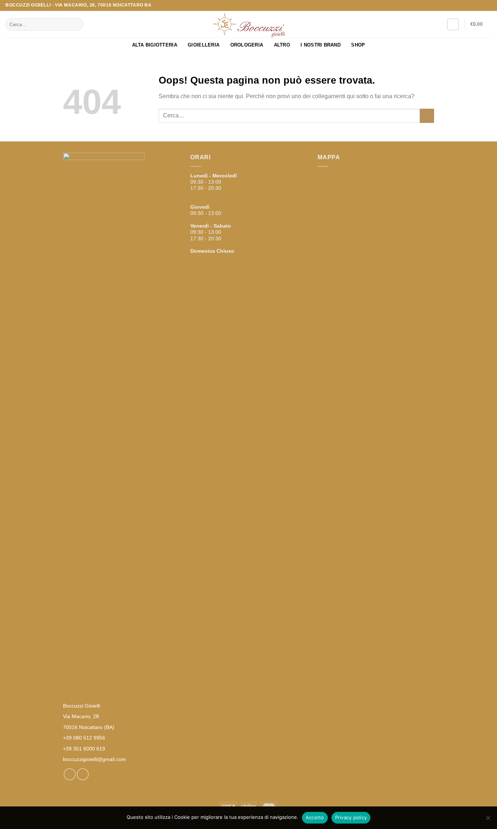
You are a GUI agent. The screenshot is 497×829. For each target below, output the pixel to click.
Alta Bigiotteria (154, 45)
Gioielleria (203, 45)
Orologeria (246, 45)
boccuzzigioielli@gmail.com (94, 759)
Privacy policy (351, 817)
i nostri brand (321, 45)
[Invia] (76, 24)
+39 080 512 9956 (84, 738)
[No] (488, 820)
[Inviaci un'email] (488, 5)
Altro (282, 45)
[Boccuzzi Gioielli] (248, 24)
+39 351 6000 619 (84, 749)
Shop (358, 45)
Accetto (315, 817)
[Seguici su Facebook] (481, 5)
